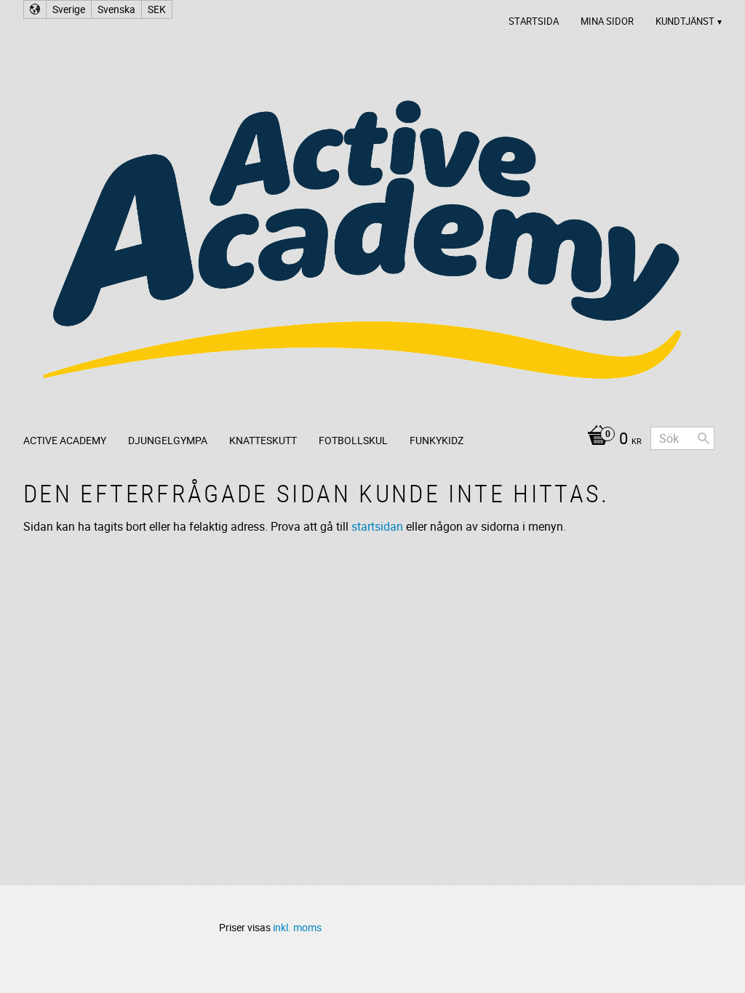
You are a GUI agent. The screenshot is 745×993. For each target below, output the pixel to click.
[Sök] (703, 438)
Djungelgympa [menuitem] (167, 440)
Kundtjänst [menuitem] (685, 21)
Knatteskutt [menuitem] (263, 440)
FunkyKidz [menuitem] (436, 440)
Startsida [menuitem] (534, 21)
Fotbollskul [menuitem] (353, 440)
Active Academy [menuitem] (64, 440)
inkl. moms (297, 927)
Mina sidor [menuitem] (607, 21)
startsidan (377, 526)
